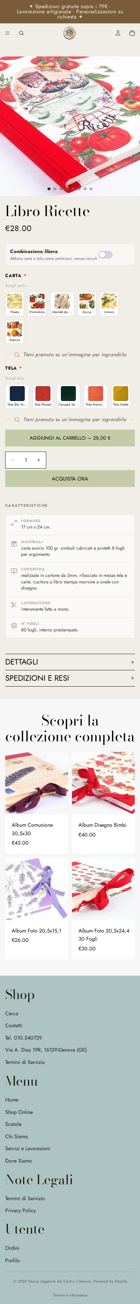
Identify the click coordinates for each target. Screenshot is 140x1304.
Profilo (12, 1260)
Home (11, 1099)
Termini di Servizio (25, 1062)
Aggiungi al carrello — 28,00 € (70, 438)
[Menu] (7, 33)
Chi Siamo (16, 1136)
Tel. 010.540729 (23, 1038)
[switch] (105, 255)
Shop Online (19, 1111)
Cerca (11, 1013)
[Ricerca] (21, 33)
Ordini (12, 1248)
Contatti (13, 1025)
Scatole (13, 1124)
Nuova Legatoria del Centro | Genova (59, 1281)
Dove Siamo (18, 1160)
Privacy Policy (20, 1210)
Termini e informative (70, 1295)
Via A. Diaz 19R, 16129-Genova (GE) (46, 1050)
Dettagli (21, 661)
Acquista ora (70, 478)
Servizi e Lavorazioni (27, 1148)
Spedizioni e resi (37, 678)
